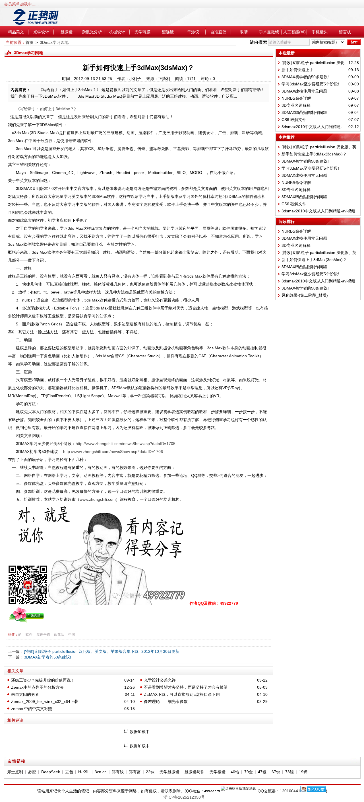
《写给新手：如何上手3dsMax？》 (47, 108)
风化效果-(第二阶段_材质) (305, 295)
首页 (30, 42)
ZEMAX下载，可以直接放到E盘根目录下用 (182, 694)
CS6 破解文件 (294, 119)
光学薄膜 (142, 32)
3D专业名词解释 (296, 105)
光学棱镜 (218, 772)
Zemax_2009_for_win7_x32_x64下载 (44, 701)
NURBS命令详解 (296, 98)
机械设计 (117, 32)
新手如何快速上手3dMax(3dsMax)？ (314, 154)
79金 (248, 772)
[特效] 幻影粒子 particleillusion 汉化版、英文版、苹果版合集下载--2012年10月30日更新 (101, 651)
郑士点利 (15, 772)
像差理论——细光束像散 (166, 701)
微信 (196, 791)
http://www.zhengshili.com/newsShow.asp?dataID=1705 (125, 443)
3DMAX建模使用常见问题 (304, 91)
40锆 (235, 772)
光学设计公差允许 (160, 680)
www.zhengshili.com (98, 499)
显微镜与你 (194, 772)
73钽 (289, 772)
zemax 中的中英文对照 (31, 708)
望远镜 (168, 32)
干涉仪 (193, 32)
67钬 (276, 772)
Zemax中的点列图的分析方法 (37, 687)
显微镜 (67, 32)
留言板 (345, 32)
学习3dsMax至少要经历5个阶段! (310, 84)
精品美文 (16, 32)
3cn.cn (101, 772)
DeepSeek (50, 772)
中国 (71, 635)
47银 (262, 772)
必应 (32, 772)
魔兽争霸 (43, 635)
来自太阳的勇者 (25, 694)
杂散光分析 (92, 32)
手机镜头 (320, 32)
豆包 (69, 772)
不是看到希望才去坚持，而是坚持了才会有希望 (186, 687)
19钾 (303, 772)
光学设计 (41, 32)
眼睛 (244, 32)
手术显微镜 (269, 32)
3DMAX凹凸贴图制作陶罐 (304, 112)
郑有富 (135, 772)
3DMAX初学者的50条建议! (47, 657)
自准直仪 (218, 32)
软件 (29, 635)
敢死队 (59, 635)
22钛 (150, 772)
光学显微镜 (169, 772)
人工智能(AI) (294, 32)
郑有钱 (118, 772)
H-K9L (84, 772)
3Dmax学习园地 (54, 42)
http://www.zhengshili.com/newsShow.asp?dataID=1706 (113, 451)
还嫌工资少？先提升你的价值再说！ (43, 680)
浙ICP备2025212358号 (184, 797)
